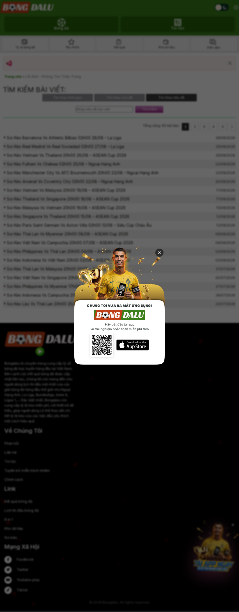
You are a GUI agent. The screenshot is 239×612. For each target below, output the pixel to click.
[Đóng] (159, 253)
